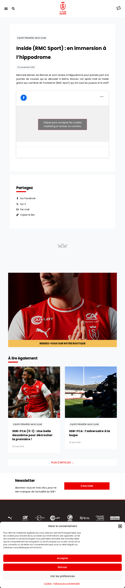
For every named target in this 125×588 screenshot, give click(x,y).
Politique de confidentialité (66, 583)
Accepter (62, 558)
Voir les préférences (62, 576)
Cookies (48, 583)
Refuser (62, 567)
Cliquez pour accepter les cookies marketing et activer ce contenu (62, 124)
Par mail (24, 209)
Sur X (23, 204)
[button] (120, 526)
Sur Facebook (27, 198)
